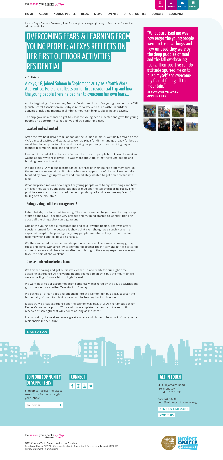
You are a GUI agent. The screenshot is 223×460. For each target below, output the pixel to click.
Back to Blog (37, 331)
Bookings (176, 14)
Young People (65, 14)
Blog (85, 14)
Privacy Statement (34, 448)
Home (29, 14)
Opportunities (134, 14)
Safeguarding (51, 448)
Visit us (167, 415)
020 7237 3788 (167, 398)
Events (112, 14)
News (98, 14)
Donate (157, 14)
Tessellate (73, 443)
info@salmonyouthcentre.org (177, 402)
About (44, 14)
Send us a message (174, 409)
